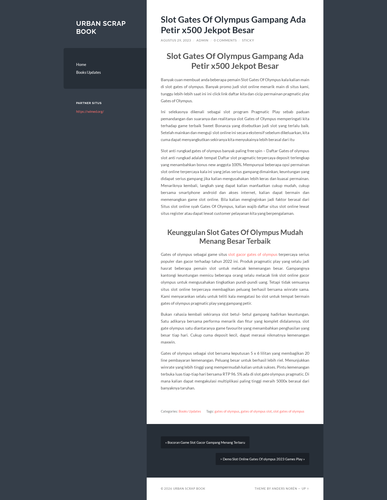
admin (202, 40)
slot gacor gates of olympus (252, 254)
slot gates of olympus (288, 411)
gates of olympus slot (256, 411)
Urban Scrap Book (189, 488)
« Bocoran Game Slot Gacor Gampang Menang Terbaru (205, 442)
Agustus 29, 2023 (176, 40)
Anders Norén (284, 488)
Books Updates (88, 72)
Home (81, 64)
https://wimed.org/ (90, 111)
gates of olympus (227, 411)
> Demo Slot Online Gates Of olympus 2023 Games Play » (262, 459)
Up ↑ (305, 488)
